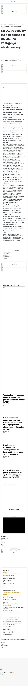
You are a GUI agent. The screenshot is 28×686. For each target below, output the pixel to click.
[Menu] (26, 2)
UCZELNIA (11, 24)
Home (2, 24)
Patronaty (3, 642)
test (14, 237)
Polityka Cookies (4, 645)
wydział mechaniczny (17, 238)
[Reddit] (10, 258)
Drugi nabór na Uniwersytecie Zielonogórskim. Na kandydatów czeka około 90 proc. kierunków (13, 449)
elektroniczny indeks (9, 234)
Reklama (3, 641)
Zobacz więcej (6, 253)
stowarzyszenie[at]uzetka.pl (13, 612)
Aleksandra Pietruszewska (17, 58)
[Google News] (7, 256)
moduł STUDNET (14, 235)
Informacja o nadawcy (8, 584)
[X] (0, 656)
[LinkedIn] (9, 258)
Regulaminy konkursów (6, 647)
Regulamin (3, 644)
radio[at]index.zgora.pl (12, 627)
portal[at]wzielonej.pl (11, 599)
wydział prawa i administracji (11, 240)
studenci (5, 237)
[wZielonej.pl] (14, 1)
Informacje (6, 24)
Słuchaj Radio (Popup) (14, 509)
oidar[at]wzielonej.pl (11, 578)
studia (10, 237)
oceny (21, 235)
